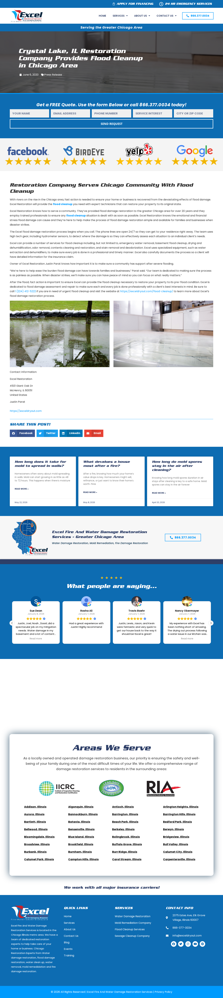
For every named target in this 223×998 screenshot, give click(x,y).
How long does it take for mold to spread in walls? (40, 464)
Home (102, 15)
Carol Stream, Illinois (126, 859)
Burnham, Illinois (80, 852)
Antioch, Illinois (123, 807)
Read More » (22, 488)
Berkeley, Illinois (123, 829)
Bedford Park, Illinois (177, 822)
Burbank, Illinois (35, 852)
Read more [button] (36, 638)
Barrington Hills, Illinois (179, 814)
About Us (140, 15)
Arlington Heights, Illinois (180, 807)
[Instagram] (188, 944)
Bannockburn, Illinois (83, 814)
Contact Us (165, 15)
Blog (66, 942)
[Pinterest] (202, 944)
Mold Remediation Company (133, 923)
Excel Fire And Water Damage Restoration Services (119, 992)
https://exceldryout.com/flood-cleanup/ (146, 291)
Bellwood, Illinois (36, 829)
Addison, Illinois (35, 807)
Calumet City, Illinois (177, 852)
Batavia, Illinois (79, 822)
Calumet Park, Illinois (39, 859)
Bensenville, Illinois (81, 829)
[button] (22, 433)
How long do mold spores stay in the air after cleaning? (177, 466)
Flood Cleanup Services (130, 929)
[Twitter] (181, 944)
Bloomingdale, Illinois (39, 837)
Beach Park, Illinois (125, 822)
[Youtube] (195, 944)
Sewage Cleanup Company (132, 936)
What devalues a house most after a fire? (106, 464)
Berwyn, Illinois (173, 829)
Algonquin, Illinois (80, 807)
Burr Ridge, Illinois (124, 852)
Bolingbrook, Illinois (126, 837)
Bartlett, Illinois (35, 822)
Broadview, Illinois (37, 844)
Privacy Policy (163, 992)
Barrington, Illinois (125, 814)
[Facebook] (173, 944)
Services (119, 15)
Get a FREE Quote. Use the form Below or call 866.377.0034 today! (111, 105)
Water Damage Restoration (132, 916)
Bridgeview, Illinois (176, 837)
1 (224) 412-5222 (25, 291)
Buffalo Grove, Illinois (127, 844)
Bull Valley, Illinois (175, 844)
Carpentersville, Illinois (179, 859)
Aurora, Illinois (34, 814)
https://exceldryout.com (26, 411)
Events (68, 949)
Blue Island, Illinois (81, 837)
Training (69, 955)
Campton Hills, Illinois (83, 859)
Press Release (53, 75)
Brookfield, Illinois (80, 844)
